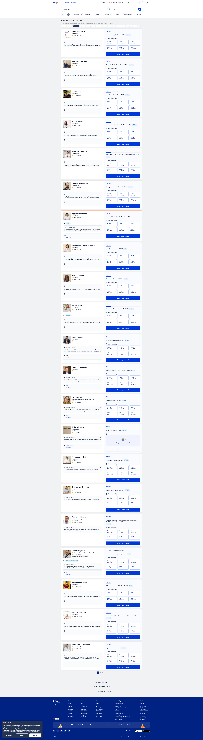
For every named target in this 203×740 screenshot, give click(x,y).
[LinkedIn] (61, 731)
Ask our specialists (119, 717)
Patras (69, 712)
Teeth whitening (99, 709)
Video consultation (119, 703)
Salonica (70, 705)
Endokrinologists (84, 713)
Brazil (128, 724)
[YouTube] (65, 731)
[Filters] (62, 14)
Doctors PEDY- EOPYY (119, 705)
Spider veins (98, 715)
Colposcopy (98, 712)
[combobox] (84, 9)
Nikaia (69, 715)
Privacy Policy (7, 730)
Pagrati (99, 26)
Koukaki (128, 26)
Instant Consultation (144, 712)
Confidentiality (143, 717)
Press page (142, 715)
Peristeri (70, 707)
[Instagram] (57, 731)
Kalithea (70, 710)
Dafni (82, 26)
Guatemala (124, 724)
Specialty (117, 710)
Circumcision (99, 707)
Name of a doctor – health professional (124, 707)
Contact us (142, 705)
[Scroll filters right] (132, 14)
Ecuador (119, 724)
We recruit (142, 713)
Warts (97, 703)
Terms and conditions (122, 736)
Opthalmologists (84, 712)
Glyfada (70, 713)
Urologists (83, 715)
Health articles (118, 712)
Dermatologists (84, 705)
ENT (82, 703)
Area (116, 709)
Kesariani (111, 26)
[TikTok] (69, 731)
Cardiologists (84, 716)
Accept (35, 735)
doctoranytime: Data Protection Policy (141, 736)
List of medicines (118, 719)
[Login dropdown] (140, 2)
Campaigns (142, 716)
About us (142, 703)
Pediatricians (98, 691)
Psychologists (84, 710)
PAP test (98, 706)
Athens (70, 26)
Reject (22, 735)
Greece (101, 724)
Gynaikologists (84, 706)
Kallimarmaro (90, 26)
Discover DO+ (143, 709)
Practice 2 (115, 91)
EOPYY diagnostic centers (121, 715)
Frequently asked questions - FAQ (122, 716)
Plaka (135, 26)
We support (142, 719)
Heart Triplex (99, 716)
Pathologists (84, 709)
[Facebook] (54, 731)
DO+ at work (143, 706)
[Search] (139, 9)
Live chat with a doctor (145, 707)
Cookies (130, 736)
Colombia (114, 724)
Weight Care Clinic (144, 710)
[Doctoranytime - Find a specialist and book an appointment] (93, 691)
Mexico (109, 724)
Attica (63, 26)
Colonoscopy (99, 705)
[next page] (107, 672)
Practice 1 (108, 31)
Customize (9, 735)
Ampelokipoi (70, 709)
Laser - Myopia (99, 713)
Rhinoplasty (98, 710)
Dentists (83, 707)
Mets (105, 26)
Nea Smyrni (70, 716)
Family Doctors (118, 706)
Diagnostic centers (119, 713)
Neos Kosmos (120, 26)
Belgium (105, 724)
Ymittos (76, 26)
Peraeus (70, 706)
